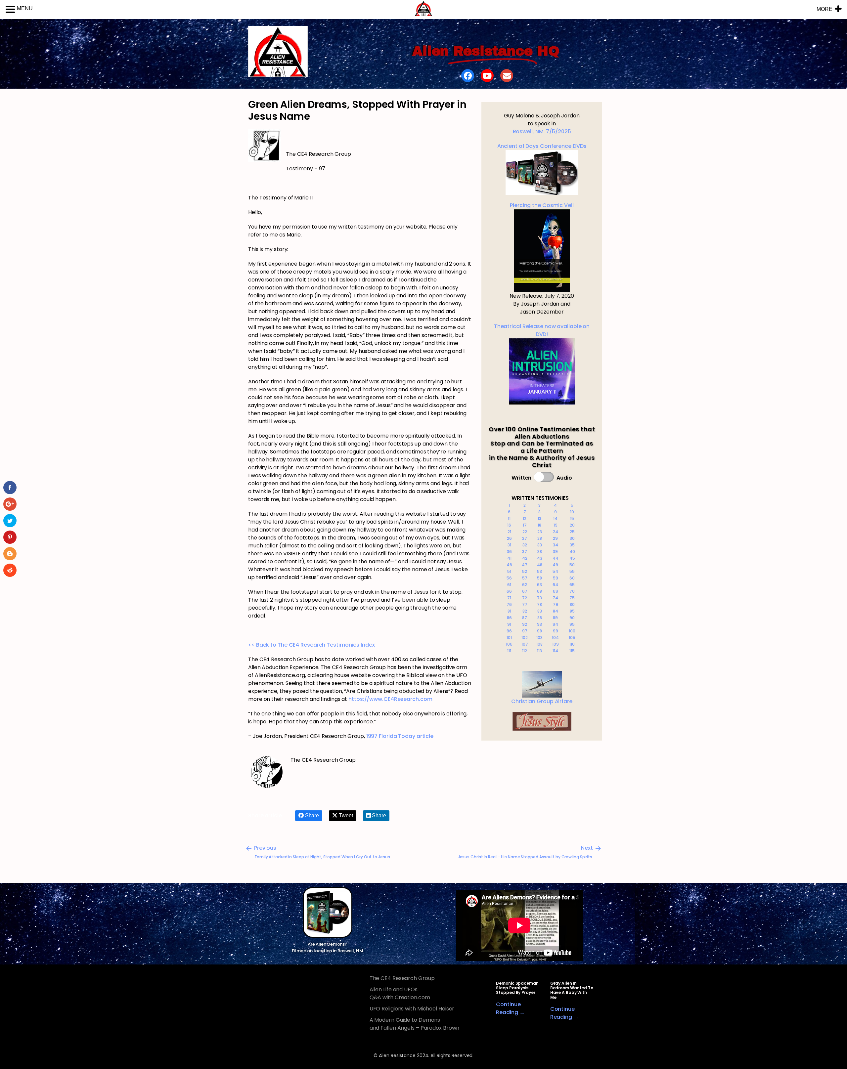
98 (539, 631)
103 (539, 637)
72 (524, 598)
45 (572, 558)
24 (555, 531)
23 (539, 531)
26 (509, 538)
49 (555, 565)
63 (539, 584)
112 (524, 651)
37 (524, 551)
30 (572, 538)
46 (509, 565)
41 (509, 558)
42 (524, 558)
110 (572, 644)
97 (524, 631)
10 (572, 512)
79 (555, 604)
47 (524, 565)
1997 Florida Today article (399, 736)
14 (555, 518)
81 (509, 611)
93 (539, 624)
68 (539, 591)
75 (572, 598)
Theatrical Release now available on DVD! (542, 330)
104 (555, 637)
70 (572, 591)
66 (509, 591)
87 (524, 617)
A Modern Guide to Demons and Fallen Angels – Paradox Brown (415, 1024)
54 (555, 571)
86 (509, 617)
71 (509, 598)
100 (572, 631)
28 (539, 538)
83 (539, 611)
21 (509, 531)
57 (524, 578)
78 (539, 604)
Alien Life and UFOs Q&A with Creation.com (400, 993)
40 (572, 551)
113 (539, 651)
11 (509, 518)
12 (524, 518)
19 (555, 525)
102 (524, 637)
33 (539, 545)
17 (525, 525)
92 (524, 624)
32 (524, 545)
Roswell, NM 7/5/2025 (542, 131)
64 (555, 584)
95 (572, 624)
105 (572, 637)
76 (509, 604)
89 (555, 617)
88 (539, 617)
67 (524, 591)
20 (572, 525)
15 (572, 518)
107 (524, 644)
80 (572, 604)
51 (509, 571)
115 (572, 651)
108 (539, 644)
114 (555, 651)
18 (539, 525)
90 (572, 617)
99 (555, 631)
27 (524, 538)
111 (509, 651)
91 (509, 624)
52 (524, 571)
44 (555, 558)
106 (509, 644)
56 (509, 578)
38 (539, 551)
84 (555, 611)
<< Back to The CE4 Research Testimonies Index (311, 645)
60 (572, 578)
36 (509, 551)
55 (572, 571)
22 (524, 531)
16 (509, 525)
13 (539, 518)
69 (555, 591)
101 (509, 637)
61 (509, 584)
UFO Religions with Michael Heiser (412, 1008)
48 (539, 565)
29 (555, 538)
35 (572, 545)
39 (555, 551)
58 (539, 578)
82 (524, 611)
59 (555, 578)
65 (572, 584)
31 (509, 545)
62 (524, 584)
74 (555, 598)
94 (555, 624)
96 (509, 631)
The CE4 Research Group (402, 978)
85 (572, 611)
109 (555, 644)
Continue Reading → (510, 1008)
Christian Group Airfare (541, 701)
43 (539, 558)
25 (572, 531)
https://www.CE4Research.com (390, 699)
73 (539, 598)
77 (524, 604)
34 (555, 545)
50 (572, 565)
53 (539, 571)
